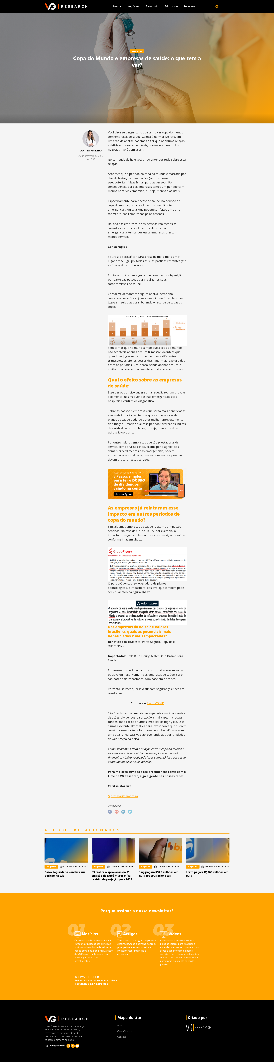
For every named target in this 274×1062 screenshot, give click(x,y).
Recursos (189, 6)
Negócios (133, 6)
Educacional (172, 6)
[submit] (217, 6)
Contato (121, 1036)
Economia (151, 6)
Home (117, 6)
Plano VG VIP (155, 703)
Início (120, 1025)
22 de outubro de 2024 (121, 866)
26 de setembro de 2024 (216, 866)
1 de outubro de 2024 (168, 866)
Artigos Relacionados (83, 830)
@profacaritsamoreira (123, 796)
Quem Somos (124, 1031)
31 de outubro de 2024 (74, 866)
